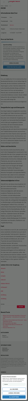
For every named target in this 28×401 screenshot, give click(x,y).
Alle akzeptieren (14, 397)
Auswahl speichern (14, 393)
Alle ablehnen (14, 389)
